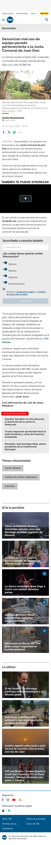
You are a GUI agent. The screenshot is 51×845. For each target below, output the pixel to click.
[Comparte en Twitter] (9, 132)
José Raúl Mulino (22, 13)
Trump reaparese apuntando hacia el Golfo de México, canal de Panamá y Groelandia (25, 434)
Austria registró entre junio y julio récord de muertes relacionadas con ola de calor (25, 748)
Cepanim (34, 13)
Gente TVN (6, 819)
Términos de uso (9, 824)
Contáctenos (7, 828)
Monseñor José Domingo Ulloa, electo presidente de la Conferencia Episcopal (25, 447)
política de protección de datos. (26, 293)
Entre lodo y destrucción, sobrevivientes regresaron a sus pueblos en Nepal (24, 720)
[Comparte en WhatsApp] (14, 132)
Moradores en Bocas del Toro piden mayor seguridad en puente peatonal (23, 646)
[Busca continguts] (46, 20)
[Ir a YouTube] (14, 800)
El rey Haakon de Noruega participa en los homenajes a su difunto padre (24, 691)
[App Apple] (3, 810)
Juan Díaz (10, 486)
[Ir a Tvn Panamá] (24, 20)
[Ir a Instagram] (8, 800)
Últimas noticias (8, 13)
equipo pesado (13, 468)
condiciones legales (25, 292)
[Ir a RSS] (20, 800)
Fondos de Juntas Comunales (21, 477)
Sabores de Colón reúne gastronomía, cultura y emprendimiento (19, 617)
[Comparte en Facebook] (3, 132)
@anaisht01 (10, 120)
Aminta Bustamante (13, 117)
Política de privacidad (36, 819)
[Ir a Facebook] (3, 800)
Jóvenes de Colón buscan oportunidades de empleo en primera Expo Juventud (23, 560)
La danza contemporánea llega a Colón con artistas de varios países (25, 589)
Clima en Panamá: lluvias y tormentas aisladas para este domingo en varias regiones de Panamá (23, 531)
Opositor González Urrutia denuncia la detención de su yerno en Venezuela (24, 422)
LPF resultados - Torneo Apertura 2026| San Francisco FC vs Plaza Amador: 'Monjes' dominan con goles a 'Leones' (25, 776)
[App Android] (9, 810)
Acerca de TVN (33, 824)
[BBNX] (4, 837)
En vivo (45, 13)
